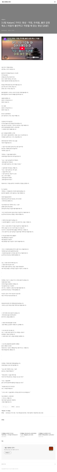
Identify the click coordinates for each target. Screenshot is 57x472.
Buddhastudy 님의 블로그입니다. (11, 449)
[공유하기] (6, 407)
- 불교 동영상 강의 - (6, 2)
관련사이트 (3, 464)
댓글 (2, 441)
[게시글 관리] (8, 407)
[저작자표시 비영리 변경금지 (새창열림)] (18, 406)
